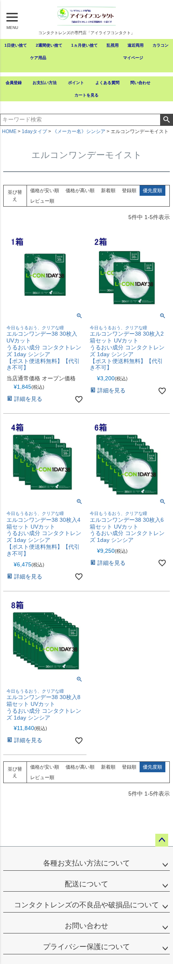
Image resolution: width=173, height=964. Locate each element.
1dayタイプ (34, 131)
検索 (166, 119)
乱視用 (113, 45)
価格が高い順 (80, 190)
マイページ (133, 57)
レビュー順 (42, 201)
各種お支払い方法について (86, 863)
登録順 (129, 190)
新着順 (108, 190)
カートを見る (86, 95)
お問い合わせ (86, 926)
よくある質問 (107, 82)
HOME (9, 131)
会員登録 (14, 82)
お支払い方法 (45, 82)
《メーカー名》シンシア (78, 131)
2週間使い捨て (49, 45)
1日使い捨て (15, 45)
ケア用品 (38, 57)
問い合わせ (140, 82)
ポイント (76, 82)
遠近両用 (136, 45)
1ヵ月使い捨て (84, 45)
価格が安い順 (44, 190)
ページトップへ (161, 840)
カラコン (160, 45)
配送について (86, 884)
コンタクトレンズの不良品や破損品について (86, 905)
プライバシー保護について (86, 947)
